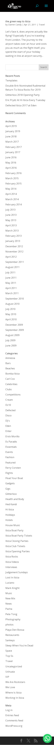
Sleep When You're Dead (19, 645)
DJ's (7, 420)
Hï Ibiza (9, 509)
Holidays (10, 514)
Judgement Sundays (16, 572)
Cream (9, 399)
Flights (9, 473)
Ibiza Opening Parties (17, 551)
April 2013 (11, 225)
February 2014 (13, 204)
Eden (8, 426)
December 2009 (14, 324)
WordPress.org (13, 725)
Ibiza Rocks (11, 556)
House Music (12, 525)
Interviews (11, 567)
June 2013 (10, 215)
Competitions (13, 394)
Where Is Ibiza (13, 692)
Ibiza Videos (12, 562)
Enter (8, 431)
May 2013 (10, 220)
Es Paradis (11, 441)
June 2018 (10, 136)
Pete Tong (11, 614)
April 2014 (11, 194)
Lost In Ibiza (12, 577)
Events (9, 452)
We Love (10, 687)
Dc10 (8, 405)
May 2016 (10, 162)
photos (9, 624)
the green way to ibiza (17, 21)
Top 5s (9, 656)
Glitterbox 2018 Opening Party (22, 95)
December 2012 (14, 246)
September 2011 (14, 262)
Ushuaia (10, 671)
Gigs (7, 488)
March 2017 (12, 141)
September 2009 (14, 330)
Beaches (10, 368)
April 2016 (11, 167)
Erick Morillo (12, 436)
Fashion (9, 457)
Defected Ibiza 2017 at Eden (20, 105)
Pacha (8, 608)
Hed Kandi (11, 504)
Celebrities (11, 384)
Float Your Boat (14, 478)
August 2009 (12, 335)
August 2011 (12, 267)
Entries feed (12, 715)
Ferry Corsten (13, 467)
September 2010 (14, 298)
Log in (8, 710)
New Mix (10, 598)
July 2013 (10, 209)
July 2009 (10, 340)
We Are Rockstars (15, 682)
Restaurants (12, 635)
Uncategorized (13, 666)
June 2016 (10, 157)
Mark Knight (12, 588)
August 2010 (12, 303)
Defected (10, 410)
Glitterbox (11, 494)
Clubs (8, 389)
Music (8, 593)
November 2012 (14, 251)
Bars (8, 363)
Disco (8, 415)
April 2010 (11, 319)
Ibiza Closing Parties (16, 541)
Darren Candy (15, 24)
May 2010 (10, 314)
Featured (10, 462)
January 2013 (12, 241)
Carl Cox (10, 378)
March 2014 (12, 199)
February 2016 (13, 173)
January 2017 (12, 152)
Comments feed (14, 720)
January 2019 (12, 131)
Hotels (9, 520)
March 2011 (12, 293)
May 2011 (10, 283)
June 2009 (10, 345)
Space (8, 650)
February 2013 (13, 235)
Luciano (9, 582)
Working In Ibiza (14, 697)
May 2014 (10, 188)
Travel (42, 24)
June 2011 (10, 277)
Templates (11, 80)
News (8, 603)
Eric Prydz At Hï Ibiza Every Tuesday (25, 100)
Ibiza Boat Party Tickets (18, 535)
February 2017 (13, 147)
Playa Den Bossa (14, 629)
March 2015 (12, 178)
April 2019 (11, 126)
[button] (47, 738)
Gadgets (10, 483)
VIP (7, 676)
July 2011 (10, 272)
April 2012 (11, 256)
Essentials (11, 446)
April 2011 (11, 288)
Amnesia (10, 358)
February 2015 (13, 183)
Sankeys (10, 640)
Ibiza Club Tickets (15, 546)
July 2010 (10, 309)
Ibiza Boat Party (14, 530)
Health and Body (14, 499)
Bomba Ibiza (12, 373)
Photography (12, 619)
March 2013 (12, 230)
